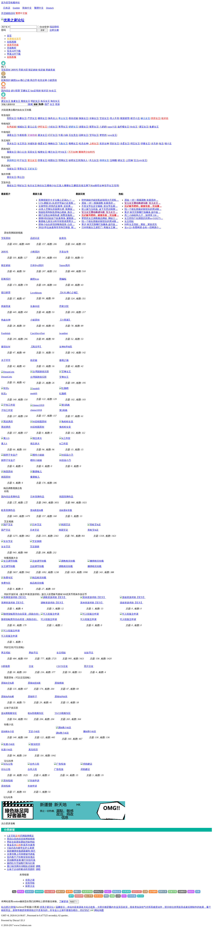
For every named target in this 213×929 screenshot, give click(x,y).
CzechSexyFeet (37, 333)
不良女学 (64, 252)
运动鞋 (17, 869)
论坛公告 (5, 769)
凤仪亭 (33, 80)
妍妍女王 (73, 126)
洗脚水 (17, 866)
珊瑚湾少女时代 (87, 152)
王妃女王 (32, 168)
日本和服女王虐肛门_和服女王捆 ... (100, 227)
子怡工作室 (7, 410)
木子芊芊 (5, 360)
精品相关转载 (37, 583)
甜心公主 (22, 152)
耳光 (28, 845)
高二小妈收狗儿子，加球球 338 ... (141, 215)
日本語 (6, 8)
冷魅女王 (94, 118)
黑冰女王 (11, 143)
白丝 (14, 839)
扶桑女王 (22, 118)
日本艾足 (34, 530)
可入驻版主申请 (49, 619)
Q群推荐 (5, 666)
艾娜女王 (25, 90)
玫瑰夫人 (83, 160)
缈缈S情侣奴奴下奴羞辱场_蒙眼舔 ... (57, 218)
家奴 (18, 842)
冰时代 (14, 70)
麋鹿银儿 (35, 477)
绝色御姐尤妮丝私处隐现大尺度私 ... (100, 200)
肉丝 (18, 839)
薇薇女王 (11, 152)
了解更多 (63, 901)
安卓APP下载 (14, 51)
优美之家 (30, 880)
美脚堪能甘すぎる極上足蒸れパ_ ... (56, 200)
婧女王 (121, 160)
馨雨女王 (42, 118)
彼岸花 (44, 90)
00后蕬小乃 (65, 460)
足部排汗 (29, 891)
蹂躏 (23, 851)
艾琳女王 (64, 377)
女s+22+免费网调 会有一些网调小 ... (142, 227)
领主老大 (35, 443)
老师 (32, 848)
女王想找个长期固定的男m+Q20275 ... (143, 218)
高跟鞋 (31, 869)
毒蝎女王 (73, 143)
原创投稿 (5, 786)
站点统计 (5, 907)
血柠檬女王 (123, 126)
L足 (9, 836)
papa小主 (112, 126)
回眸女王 (83, 135)
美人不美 (114, 118)
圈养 (14, 860)
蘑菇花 (77, 185)
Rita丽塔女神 (97, 185)
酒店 (32, 857)
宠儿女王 (32, 160)
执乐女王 (45, 101)
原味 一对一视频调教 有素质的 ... (98, 203)
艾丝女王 (104, 118)
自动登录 (44, 27)
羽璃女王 (63, 160)
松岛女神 (42, 80)
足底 (145, 891)
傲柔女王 (42, 143)
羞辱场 (69, 891)
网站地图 (99, 910)
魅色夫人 (52, 118)
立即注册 (54, 30)
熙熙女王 (11, 118)
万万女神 (73, 152)
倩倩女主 (104, 160)
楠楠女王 (52, 143)
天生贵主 (73, 135)
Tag (14, 891)
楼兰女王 (52, 152)
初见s (4, 393)
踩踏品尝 (116, 891)
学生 (22, 848)
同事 (14, 854)
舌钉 (124, 896)
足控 (17, 836)
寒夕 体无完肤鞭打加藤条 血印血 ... (100, 224)
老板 (32, 854)
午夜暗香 (22, 135)
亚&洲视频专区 (9, 713)
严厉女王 (32, 118)
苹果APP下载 (14, 54)
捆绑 (14, 851)
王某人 (60, 185)
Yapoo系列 (64, 265)
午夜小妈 (63, 135)
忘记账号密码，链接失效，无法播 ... (100, 215)
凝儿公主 (32, 126)
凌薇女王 (83, 126)
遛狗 (28, 851)
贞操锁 (31, 866)
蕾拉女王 (11, 177)
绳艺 (33, 851)
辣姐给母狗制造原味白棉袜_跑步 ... (56, 212)
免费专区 (5, 583)
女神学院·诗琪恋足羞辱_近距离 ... (56, 206)
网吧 (106, 896)
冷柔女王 (124, 143)
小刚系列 (35, 252)
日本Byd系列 (36, 265)
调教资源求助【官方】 (52, 602)
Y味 (9, 848)
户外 (18, 857)
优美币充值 (13, 45)
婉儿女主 (145, 118)
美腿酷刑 (182, 891)
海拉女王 (55, 101)
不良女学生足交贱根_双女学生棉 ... (100, 206)
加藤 (112, 896)
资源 (57, 104)
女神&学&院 (65, 346)
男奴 (9, 842)
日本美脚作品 (37, 496)
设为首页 (5, 2)
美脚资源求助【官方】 (12, 602)
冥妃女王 (114, 143)
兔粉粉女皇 (65, 427)
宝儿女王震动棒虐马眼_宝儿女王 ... (100, 212)
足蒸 (118, 896)
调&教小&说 (62, 733)
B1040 (140, 896)
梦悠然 (103, 135)
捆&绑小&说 (89, 731)
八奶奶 (103, 126)
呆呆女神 (104, 143)
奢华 (71, 896)
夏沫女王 (42, 135)
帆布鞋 (24, 869)
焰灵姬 (41, 70)
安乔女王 (109, 185)
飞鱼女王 (63, 143)
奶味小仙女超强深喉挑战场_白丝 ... (56, 224)
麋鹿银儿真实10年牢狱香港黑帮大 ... (57, 221)
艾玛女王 (94, 135)
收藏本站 (15, 2)
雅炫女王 (25, 101)
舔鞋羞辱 (39, 891)
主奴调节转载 (37, 566)
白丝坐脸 (132, 896)
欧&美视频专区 (35, 713)
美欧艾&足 (93, 530)
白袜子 (10, 869)
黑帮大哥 (162, 891)
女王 (52, 104)
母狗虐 (20, 891)
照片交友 (88, 666)
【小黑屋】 (65, 320)
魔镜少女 (51, 185)
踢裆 (9, 863)
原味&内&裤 (7, 696)
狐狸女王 (42, 152)
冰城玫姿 (32, 143)
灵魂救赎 (32, 135)
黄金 (9, 845)
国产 (47, 104)
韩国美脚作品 (66, 496)
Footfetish (5, 333)
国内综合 (5, 90)
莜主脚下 (85, 185)
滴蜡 (38, 869)
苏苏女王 (155, 118)
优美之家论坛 (47, 907)
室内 (9, 857)
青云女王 (63, 118)
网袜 (28, 839)
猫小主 (168, 143)
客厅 (14, 857)
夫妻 (9, 854)
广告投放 (58, 769)
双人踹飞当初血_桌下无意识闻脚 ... (100, 209)
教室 (23, 857)
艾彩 (13, 836)
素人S (4, 443)
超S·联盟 (15, 90)
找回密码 (54, 26)
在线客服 (11, 57)
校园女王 (52, 160)
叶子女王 (22, 160)
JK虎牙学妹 (87, 891)
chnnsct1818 (36, 410)
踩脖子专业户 (8, 460)
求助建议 (85, 769)
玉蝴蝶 (113, 160)
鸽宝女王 (135, 143)
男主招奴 (5, 652)
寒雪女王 (63, 126)
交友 (31, 666)
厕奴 (23, 842)
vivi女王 (143, 160)
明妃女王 (35, 101)
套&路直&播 (36, 510)
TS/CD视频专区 (63, 713)
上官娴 (129, 160)
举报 (13, 907)
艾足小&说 (34, 731)
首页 (9, 35)
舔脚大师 (60, 891)
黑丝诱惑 (5, 427)
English (16, 8)
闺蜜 (23, 854)
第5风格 (63, 410)
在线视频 (11, 42)
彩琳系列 (5, 80)
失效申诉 (32, 786)
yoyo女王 (112, 135)
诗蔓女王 (145, 143)
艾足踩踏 (34, 546)
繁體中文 (38, 8)
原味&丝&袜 (34, 683)
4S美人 (108, 891)
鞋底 (23, 845)
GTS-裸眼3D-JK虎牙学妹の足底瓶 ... (57, 203)
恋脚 (22, 836)
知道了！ (74, 901)
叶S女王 (62, 152)
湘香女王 (11, 135)
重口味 (10, 866)
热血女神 (5, 320)
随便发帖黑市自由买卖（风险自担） (19, 619)
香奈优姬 (73, 118)
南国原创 (5, 477)
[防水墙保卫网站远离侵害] (92, 910)
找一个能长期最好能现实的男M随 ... (100, 221)
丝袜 (23, 839)
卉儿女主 (94, 160)
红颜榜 (62, 393)
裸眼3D (77, 891)
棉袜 (32, 839)
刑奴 (28, 842)
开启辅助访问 (8, 13)
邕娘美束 (50, 70)
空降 (198, 891)
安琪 (116, 185)
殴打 (23, 863)
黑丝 (9, 839)
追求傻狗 (153, 891)
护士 (27, 848)
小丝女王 (52, 126)
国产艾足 (5, 530)
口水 (18, 845)
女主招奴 (129, 221)
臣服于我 (172, 891)
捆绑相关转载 (94, 566)
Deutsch (50, 8)
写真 (33, 860)
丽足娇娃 (33, 70)
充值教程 (11, 48)
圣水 (14, 845)
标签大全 (30, 886)
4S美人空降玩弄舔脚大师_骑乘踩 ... (57, 209)
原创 (9, 860)
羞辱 (32, 845)
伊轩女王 (42, 126)
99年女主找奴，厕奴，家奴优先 (140, 224)
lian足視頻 (35, 90)
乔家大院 (23, 70)
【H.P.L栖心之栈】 (69, 292)
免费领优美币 (14, 39)
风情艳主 (11, 160)
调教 (38, 866)
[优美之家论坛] (12, 20)
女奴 (14, 842)
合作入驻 (32, 769)
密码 (3, 30)
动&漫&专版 (65, 510)
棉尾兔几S (98, 891)
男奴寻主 (33, 652)
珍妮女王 (11, 168)
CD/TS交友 (62, 666)
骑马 (28, 863)
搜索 (30, 104)
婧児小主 (135, 118)
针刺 (32, 863)
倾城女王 (22, 126)
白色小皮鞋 (49, 891)
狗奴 (32, 842)
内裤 (18, 848)
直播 (18, 860)
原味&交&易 (7, 683)
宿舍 (28, 857)
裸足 (31, 836)
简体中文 (27, 8)
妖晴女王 (73, 160)
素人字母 (88, 896)
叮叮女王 (52, 135)
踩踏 (9, 851)
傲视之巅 (64, 360)
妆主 (161, 143)
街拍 (28, 860)
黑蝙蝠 (62, 279)
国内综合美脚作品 (10, 496)
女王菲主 (22, 143)
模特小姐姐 (36, 460)
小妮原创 (52, 80)
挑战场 (191, 891)
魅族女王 (83, 118)
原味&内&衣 (61, 696)
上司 (18, 854)
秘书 (28, 854)
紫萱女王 (94, 126)
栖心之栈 (25, 80)
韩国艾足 (63, 530)
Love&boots (36, 293)
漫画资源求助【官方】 (131, 602)
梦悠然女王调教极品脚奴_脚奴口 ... (100, 218)
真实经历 (33, 749)
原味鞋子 (32, 696)
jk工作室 (63, 443)
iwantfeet (63, 333)
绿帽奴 (24, 866)
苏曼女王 (42, 160)
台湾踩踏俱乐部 (38, 377)
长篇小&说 (6, 749)
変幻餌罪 (5, 292)
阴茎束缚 (79, 896)
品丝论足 (35, 238)
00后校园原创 (37, 427)
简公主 (20, 177)
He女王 (52, 90)
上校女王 (94, 143)
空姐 (18, 863)
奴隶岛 (62, 238)
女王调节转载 (8, 566)
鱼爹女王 (15, 101)
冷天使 (154, 143)
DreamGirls (6, 377)
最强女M (5, 346)
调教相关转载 (66, 566)
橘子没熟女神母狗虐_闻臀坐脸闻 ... (56, 215)
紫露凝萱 (124, 118)
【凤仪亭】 (36, 346)
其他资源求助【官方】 (91, 602)
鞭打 (23, 860)
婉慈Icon (15, 80)
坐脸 (18, 851)
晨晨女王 (32, 152)
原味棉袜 (59, 683)
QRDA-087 (136, 891)
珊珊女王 (68, 185)
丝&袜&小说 (7, 731)
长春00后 (35, 306)
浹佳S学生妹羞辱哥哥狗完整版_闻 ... (57, 227)
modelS (33, 393)
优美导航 (30, 883)
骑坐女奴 (98, 896)
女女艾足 (5, 546)
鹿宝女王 (5, 101)
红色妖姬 (11, 126)
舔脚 (27, 836)
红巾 (14, 863)
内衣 (13, 848)
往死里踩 (126, 891)
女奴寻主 (88, 652)
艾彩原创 (5, 70)
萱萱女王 (22, 168)
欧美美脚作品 (8, 510)
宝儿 (136, 160)
